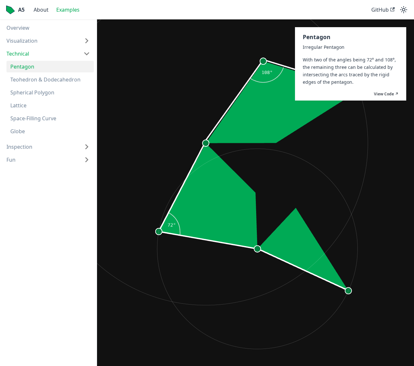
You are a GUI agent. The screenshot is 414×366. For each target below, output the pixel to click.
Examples (68, 9)
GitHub (380, 9)
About (41, 9)
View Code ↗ (386, 94)
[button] (48, 41)
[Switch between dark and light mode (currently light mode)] (403, 10)
